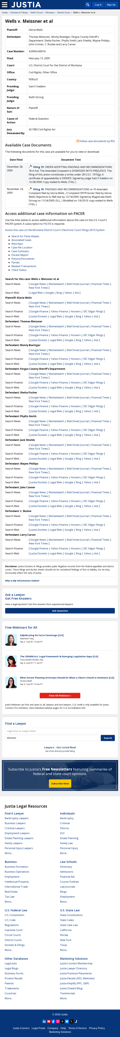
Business (11, 862)
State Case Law (69, 925)
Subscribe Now (60, 783)
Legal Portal (38, 1028)
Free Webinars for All (21, 627)
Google (49, 292)
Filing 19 (38, 167)
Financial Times (100, 284)
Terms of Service (77, 1028)
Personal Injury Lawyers (19, 848)
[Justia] (26, 4)
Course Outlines (69, 881)
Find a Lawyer (15, 723)
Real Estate (11, 891)
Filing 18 (38, 189)
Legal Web (36, 292)
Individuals (67, 813)
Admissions (66, 871)
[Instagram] (58, 1021)
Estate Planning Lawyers (19, 838)
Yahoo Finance (59, 311)
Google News (38, 284)
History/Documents (22, 258)
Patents (9, 983)
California (65, 930)
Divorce (64, 828)
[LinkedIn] (44, 1021)
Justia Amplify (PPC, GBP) (74, 983)
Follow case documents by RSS (97, 141)
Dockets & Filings (15, 945)
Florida (64, 935)
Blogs (63, 891)
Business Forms (14, 973)
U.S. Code (10, 920)
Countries (10, 993)
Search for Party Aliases (25, 236)
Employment (12, 876)
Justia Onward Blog (71, 988)
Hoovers (76, 311)
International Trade (16, 886)
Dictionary (66, 866)
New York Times (38, 287)
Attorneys (17, 243)
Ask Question (60, 610)
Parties (15, 262)
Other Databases (16, 958)
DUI (62, 833)
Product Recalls (13, 978)
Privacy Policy (97, 1028)
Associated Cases (21, 240)
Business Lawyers (15, 823)
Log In (98, 4)
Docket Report (19, 255)
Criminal (65, 823)
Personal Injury (69, 848)
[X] (71, 1021)
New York (65, 940)
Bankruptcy (67, 818)
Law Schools (68, 862)
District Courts (13, 940)
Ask (77, 292)
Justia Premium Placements (76, 973)
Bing (59, 292)
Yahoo (68, 292)
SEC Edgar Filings (93, 311)
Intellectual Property (17, 881)
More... (8, 853)
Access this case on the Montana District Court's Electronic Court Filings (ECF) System (55, 230)
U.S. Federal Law (16, 910)
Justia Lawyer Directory (73, 968)
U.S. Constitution (14, 915)
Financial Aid (67, 876)
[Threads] (62, 1021)
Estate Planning (69, 838)
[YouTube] (49, 1021)
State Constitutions (71, 915)
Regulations (12, 925)
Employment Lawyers (17, 833)
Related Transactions (23, 266)
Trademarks (12, 988)
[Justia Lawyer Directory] (76, 1021)
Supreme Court (14, 930)
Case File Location (21, 247)
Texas (63, 945)
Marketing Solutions (74, 958)
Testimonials (67, 993)
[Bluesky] (67, 1021)
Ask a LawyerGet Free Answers (18, 597)
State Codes (67, 920)
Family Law (66, 843)
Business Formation (16, 866)
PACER (47, 223)
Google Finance (39, 311)
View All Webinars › (60, 695)
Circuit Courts (13, 935)
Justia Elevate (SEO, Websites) (77, 978)
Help (63, 1028)
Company (53, 1028)
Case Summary (20, 251)
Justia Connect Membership (76, 963)
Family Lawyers (13, 843)
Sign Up (111, 4)
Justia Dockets (38, 316)
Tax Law (9, 896)
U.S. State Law (70, 910)
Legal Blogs (11, 968)
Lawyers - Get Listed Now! (60, 747)
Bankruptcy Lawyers (17, 818)
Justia (64, 1014)
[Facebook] (53, 1021)
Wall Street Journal (78, 284)
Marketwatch (56, 284)
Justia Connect (21, 1028)
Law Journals (67, 886)
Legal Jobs (11, 963)
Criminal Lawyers (15, 828)
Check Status (19, 270)
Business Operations (17, 871)
